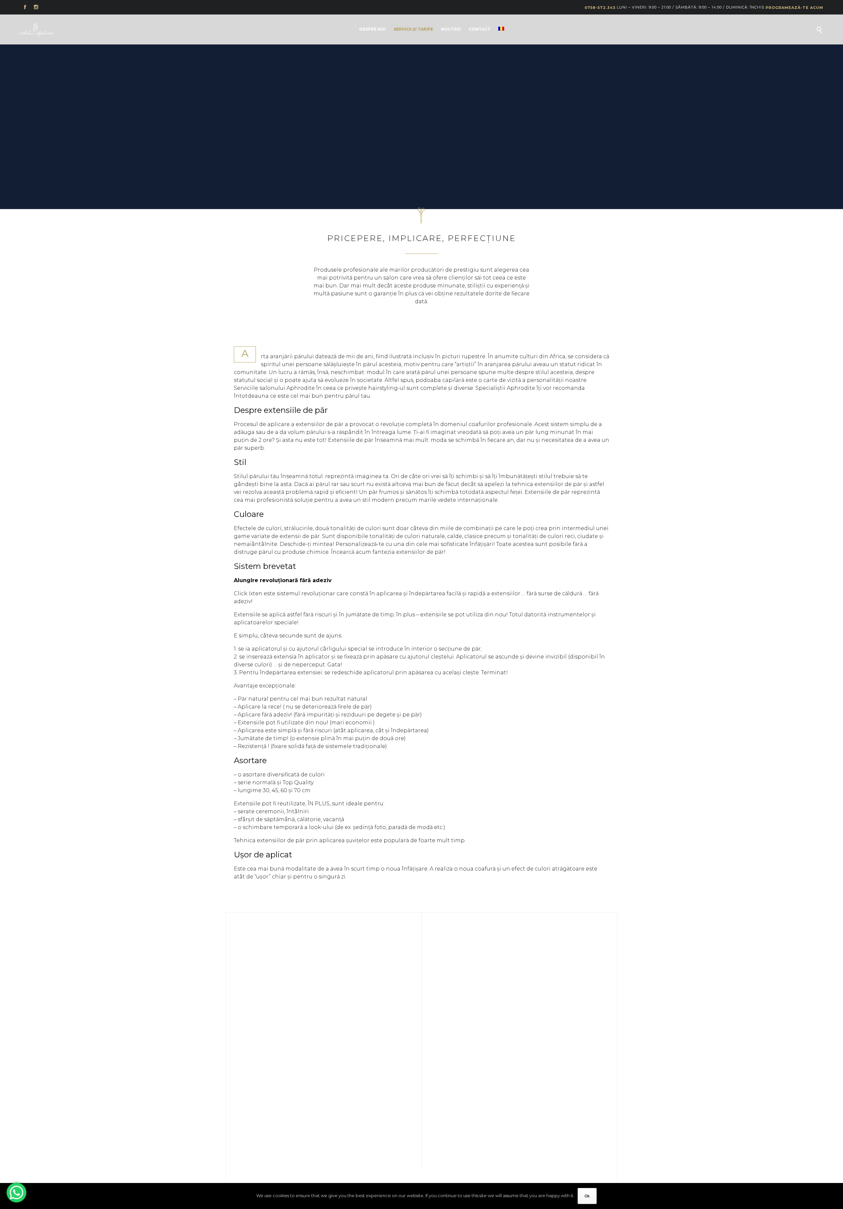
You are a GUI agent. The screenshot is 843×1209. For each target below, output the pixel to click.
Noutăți (451, 29)
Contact (479, 29)
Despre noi (372, 29)
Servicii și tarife (413, 29)
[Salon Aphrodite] (37, 30)
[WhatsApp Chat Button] (16, 1192)
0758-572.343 (600, 7)
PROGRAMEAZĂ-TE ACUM (794, 7)
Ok (587, 1196)
